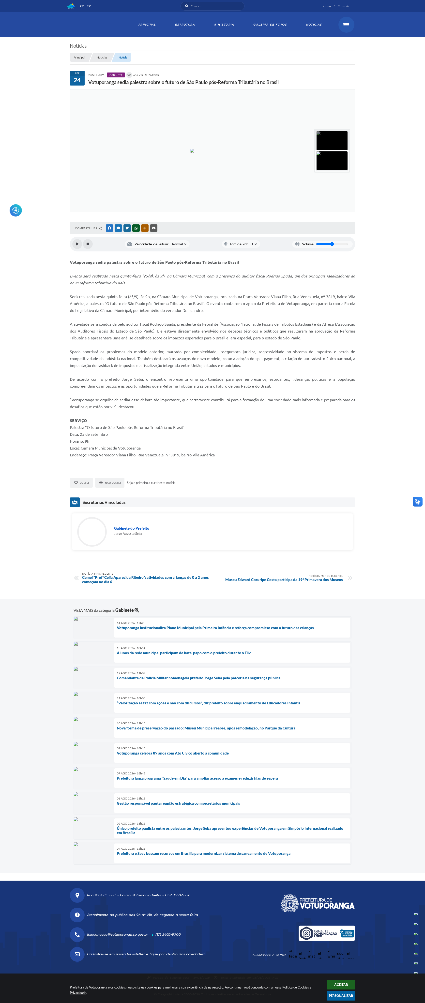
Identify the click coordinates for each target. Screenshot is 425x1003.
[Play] (77, 244)
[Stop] (88, 244)
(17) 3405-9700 (168, 934)
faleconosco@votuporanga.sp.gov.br (117, 934)
